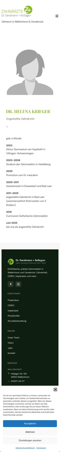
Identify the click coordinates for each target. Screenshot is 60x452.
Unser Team (13, 337)
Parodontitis (14, 315)
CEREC (11, 305)
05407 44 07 (17, 381)
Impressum (41, 448)
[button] (55, 389)
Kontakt (11, 353)
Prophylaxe (13, 300)
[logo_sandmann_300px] (17, 6)
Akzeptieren (30, 423)
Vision (11, 342)
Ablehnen (30, 432)
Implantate (13, 310)
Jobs (10, 348)
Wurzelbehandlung (17, 321)
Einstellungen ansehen (30, 440)
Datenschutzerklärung (25, 448)
